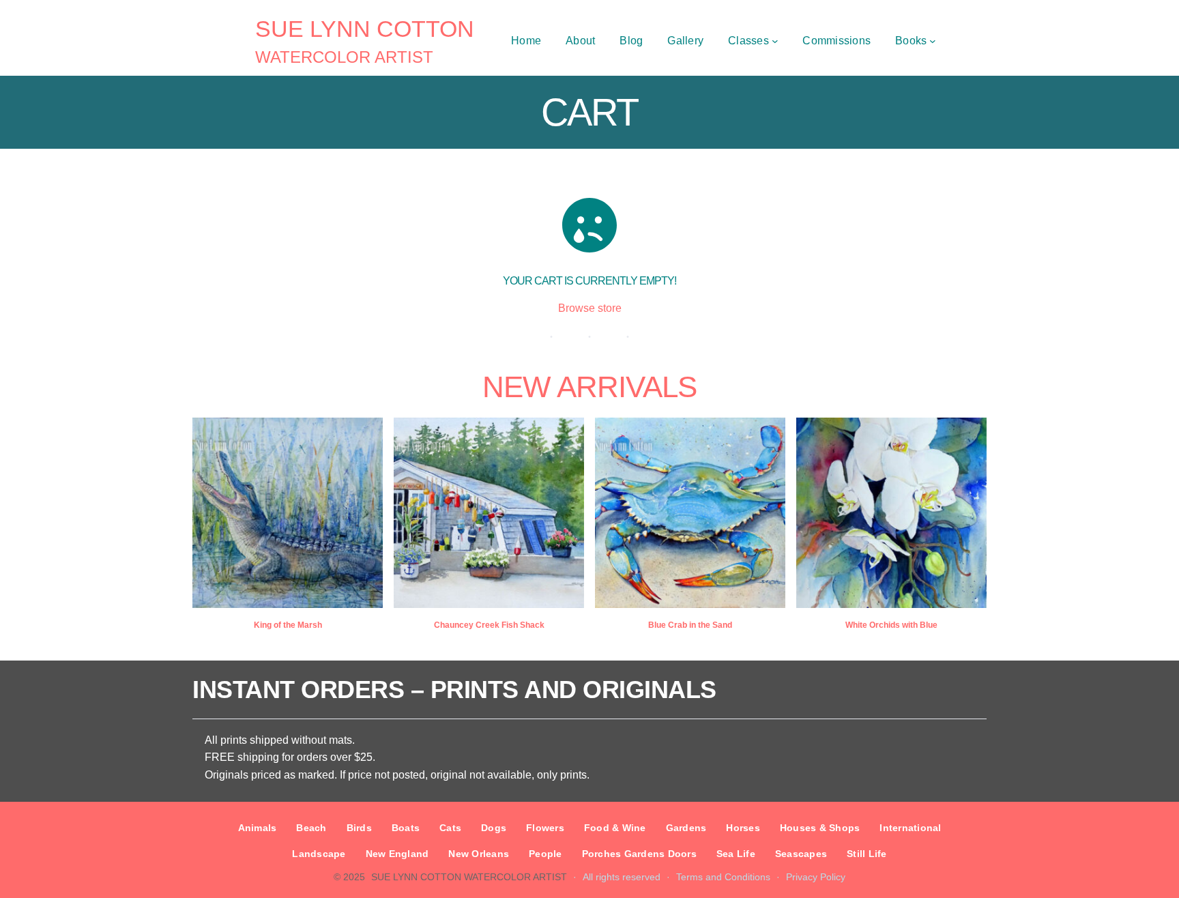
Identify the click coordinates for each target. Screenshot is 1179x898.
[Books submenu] (932, 41)
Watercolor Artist (344, 57)
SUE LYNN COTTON (364, 29)
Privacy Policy (815, 876)
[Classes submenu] (775, 41)
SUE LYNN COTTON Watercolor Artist (469, 876)
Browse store (590, 308)
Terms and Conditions (723, 876)
